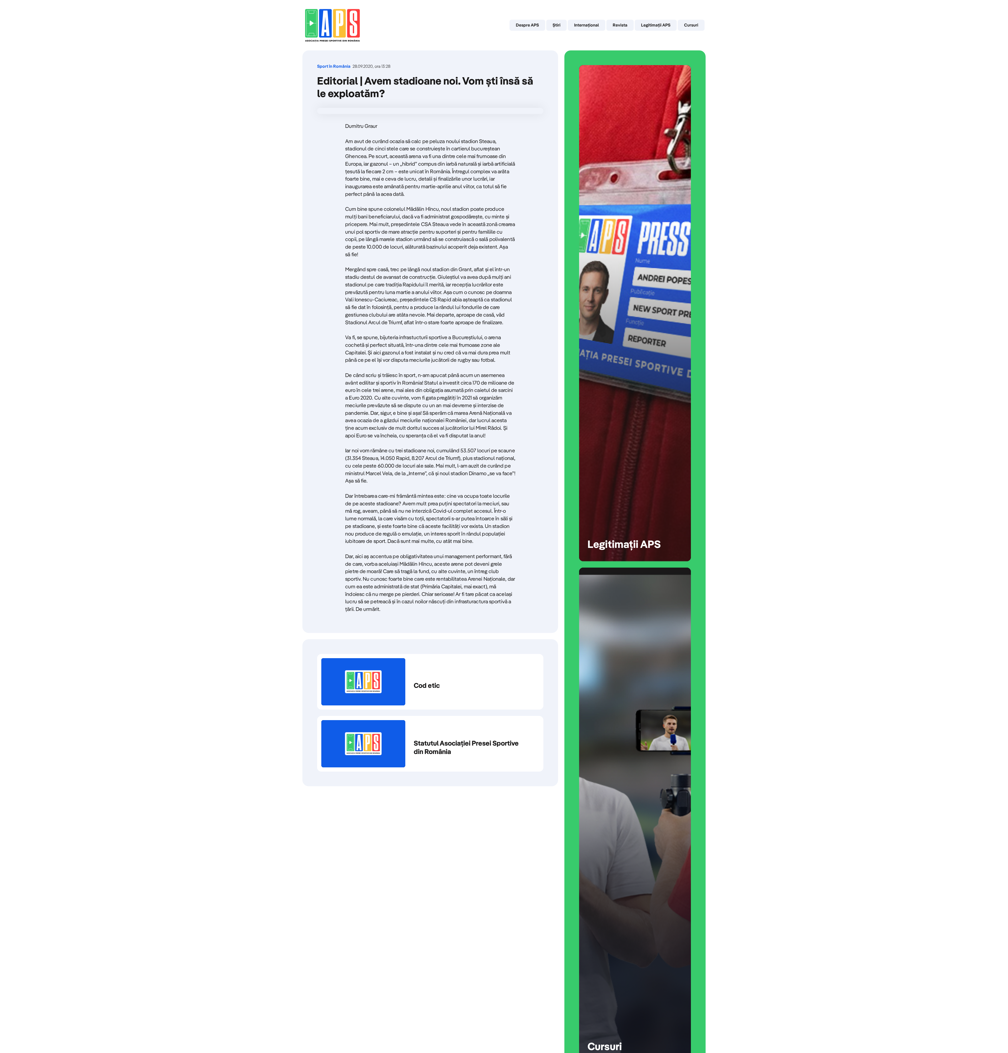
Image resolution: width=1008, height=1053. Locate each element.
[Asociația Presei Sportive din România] (332, 25)
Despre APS (527, 25)
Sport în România (333, 66)
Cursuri (691, 25)
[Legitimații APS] (635, 313)
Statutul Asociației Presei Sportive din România (430, 744)
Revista (620, 25)
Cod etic (430, 682)
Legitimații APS (655, 25)
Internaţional (586, 25)
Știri (556, 25)
